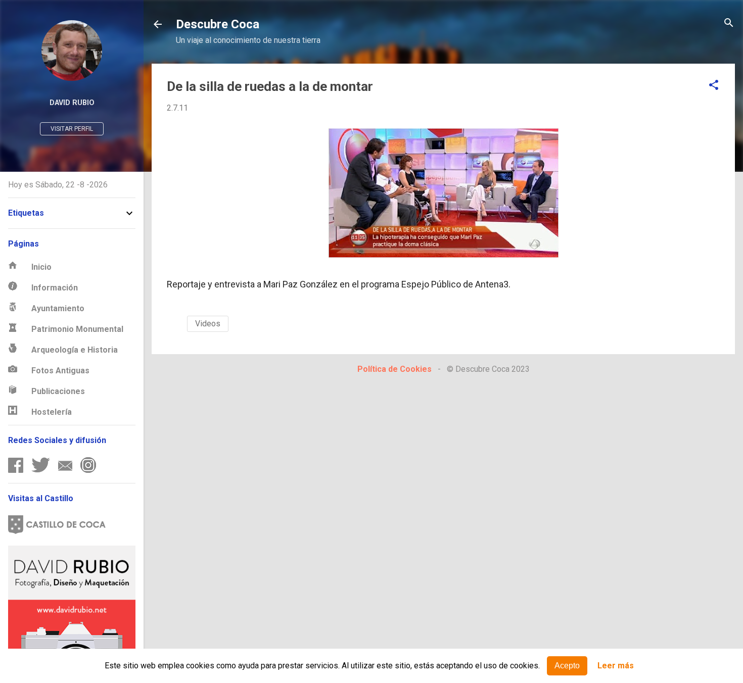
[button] (714, 85)
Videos (207, 323)
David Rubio (72, 103)
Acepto (567, 665)
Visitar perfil (72, 128)
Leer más (615, 666)
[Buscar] (729, 23)
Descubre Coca (217, 24)
